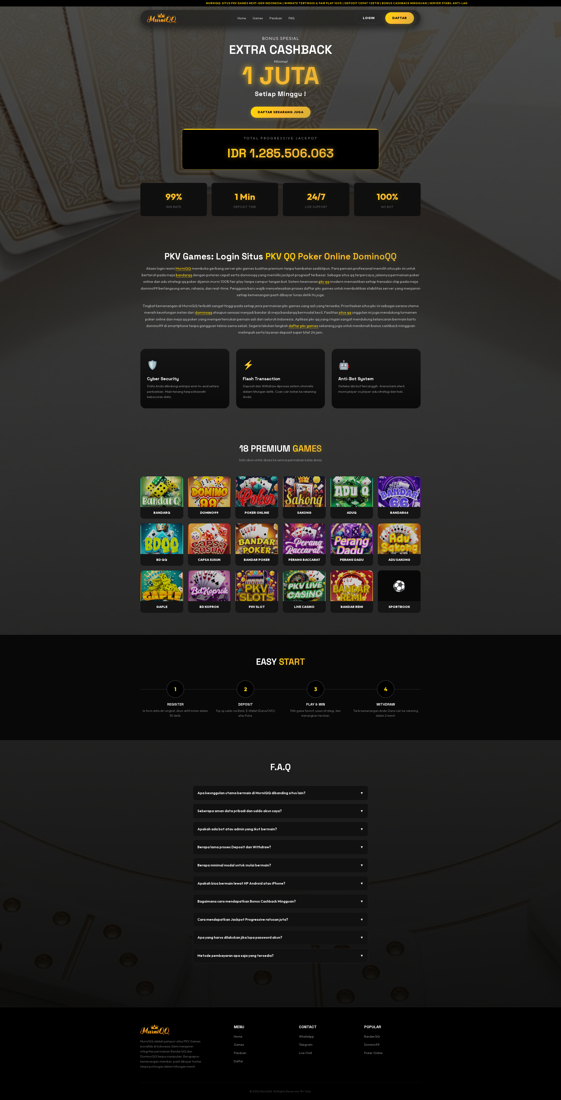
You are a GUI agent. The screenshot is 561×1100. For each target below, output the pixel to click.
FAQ (292, 18)
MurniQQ (183, 268)
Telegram (305, 1045)
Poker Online (373, 1053)
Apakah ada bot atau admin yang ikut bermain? (280, 829)
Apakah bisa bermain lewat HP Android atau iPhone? (280, 883)
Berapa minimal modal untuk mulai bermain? (280, 865)
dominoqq (203, 312)
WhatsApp (306, 1036)
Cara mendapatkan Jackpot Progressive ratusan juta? (280, 919)
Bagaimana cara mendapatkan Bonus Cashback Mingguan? (280, 901)
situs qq (345, 312)
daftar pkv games (303, 325)
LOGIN (369, 18)
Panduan (276, 18)
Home (242, 18)
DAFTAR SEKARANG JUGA (281, 112)
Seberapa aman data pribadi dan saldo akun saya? (280, 811)
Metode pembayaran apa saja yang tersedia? (280, 955)
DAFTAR (399, 18)
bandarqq (184, 275)
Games (258, 18)
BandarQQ (372, 1036)
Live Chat (305, 1053)
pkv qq (324, 281)
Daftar (238, 1061)
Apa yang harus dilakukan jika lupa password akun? (280, 937)
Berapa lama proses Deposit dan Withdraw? (280, 847)
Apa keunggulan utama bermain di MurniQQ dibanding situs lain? (280, 793)
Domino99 (372, 1045)
